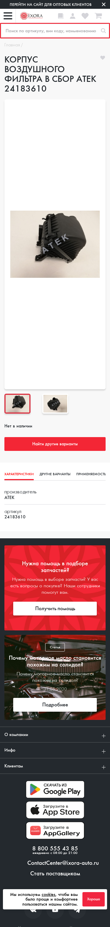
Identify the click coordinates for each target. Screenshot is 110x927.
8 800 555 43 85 (55, 848)
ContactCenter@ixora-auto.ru (63, 863)
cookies (48, 894)
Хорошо (93, 899)
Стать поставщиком (55, 873)
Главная (12, 45)
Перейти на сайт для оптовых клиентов (51, 4)
